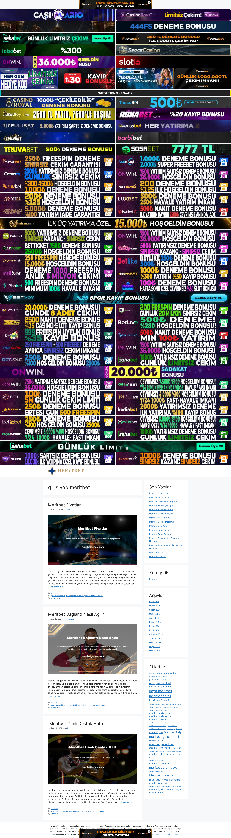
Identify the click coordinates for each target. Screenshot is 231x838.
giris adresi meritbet (159, 679)
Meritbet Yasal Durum (159, 497)
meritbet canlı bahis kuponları (78, 596)
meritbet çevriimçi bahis (156, 786)
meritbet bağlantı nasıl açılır (77, 705)
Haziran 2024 (155, 642)
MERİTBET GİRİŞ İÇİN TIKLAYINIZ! (115, 93)
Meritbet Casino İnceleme (161, 522)
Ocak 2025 (154, 614)
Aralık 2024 (154, 618)
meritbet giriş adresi (164, 737)
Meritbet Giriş (172, 732)
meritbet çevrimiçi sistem (173, 786)
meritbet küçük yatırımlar (156, 751)
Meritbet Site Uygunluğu (161, 505)
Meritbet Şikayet (173, 789)
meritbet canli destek (159, 713)
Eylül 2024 (154, 630)
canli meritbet (169, 673)
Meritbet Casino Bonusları (161, 513)
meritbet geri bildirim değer (157, 729)
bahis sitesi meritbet (155, 673)
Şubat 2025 (154, 610)
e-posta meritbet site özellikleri (158, 676)
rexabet (175, 834)
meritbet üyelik (156, 789)
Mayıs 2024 (154, 646)
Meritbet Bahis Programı (161, 534)
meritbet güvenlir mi (161, 744)
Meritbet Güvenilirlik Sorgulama (164, 501)
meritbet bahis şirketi (155, 707)
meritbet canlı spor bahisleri (157, 726)
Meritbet (54, 593)
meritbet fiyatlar (96, 596)
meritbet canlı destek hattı (61, 811)
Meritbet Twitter (172, 780)
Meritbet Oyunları (157, 556)
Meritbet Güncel (157, 740)
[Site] (57, 161)
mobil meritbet (156, 792)
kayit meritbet (160, 691)
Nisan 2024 (154, 650)
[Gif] (115, 223)
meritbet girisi (156, 732)
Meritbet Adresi (159, 700)
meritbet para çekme (159, 763)
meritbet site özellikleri (156, 771)
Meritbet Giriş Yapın (158, 526)
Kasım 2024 (155, 622)
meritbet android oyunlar (173, 704)
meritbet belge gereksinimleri (158, 710)
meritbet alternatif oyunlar (157, 704)
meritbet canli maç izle (160, 716)
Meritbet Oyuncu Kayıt (160, 493)
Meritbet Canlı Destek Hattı (75, 723)
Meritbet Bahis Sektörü (160, 530)
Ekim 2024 (154, 626)
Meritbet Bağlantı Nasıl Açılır (76, 614)
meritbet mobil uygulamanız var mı (164, 756)
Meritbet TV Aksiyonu (159, 518)
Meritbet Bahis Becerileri (161, 509)
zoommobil (165, 834)
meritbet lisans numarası (173, 751)
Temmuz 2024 (156, 638)
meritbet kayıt (156, 748)
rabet (157, 834)
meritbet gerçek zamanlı (174, 729)
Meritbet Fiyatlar (64, 504)
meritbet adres (160, 696)
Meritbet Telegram (162, 775)
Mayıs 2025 (154, 606)
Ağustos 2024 (156, 634)
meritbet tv (156, 779)
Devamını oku (56, 587)
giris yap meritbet (58, 596)
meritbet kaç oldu (173, 748)
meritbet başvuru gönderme (172, 707)
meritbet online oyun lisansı (157, 760)
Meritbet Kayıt (156, 552)
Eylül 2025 (154, 601)
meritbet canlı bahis (96, 811)
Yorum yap (55, 598)
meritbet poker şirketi (97, 705)
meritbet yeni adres (158, 783)
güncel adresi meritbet (160, 686)
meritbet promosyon (164, 767)
